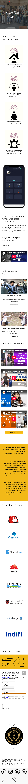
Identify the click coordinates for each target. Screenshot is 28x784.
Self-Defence (6, 660)
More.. (22, 666)
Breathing (10, 658)
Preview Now (14, 304)
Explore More (5, 245)
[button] (1, 2)
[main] (14, 14)
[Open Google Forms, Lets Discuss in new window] (24, 673)
